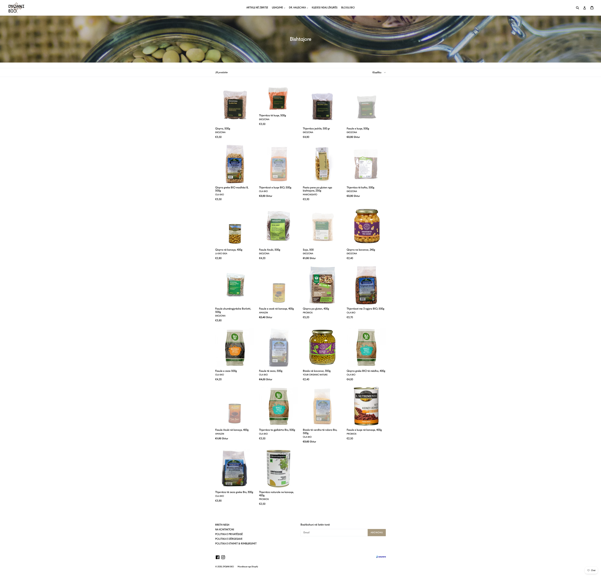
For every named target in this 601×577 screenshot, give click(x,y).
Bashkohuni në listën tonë (315, 524)
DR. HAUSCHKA (297, 7)
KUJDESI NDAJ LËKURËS (324, 7)
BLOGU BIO (348, 7)
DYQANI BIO (228, 566)
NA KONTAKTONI (224, 529)
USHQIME (278, 7)
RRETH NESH (222, 524)
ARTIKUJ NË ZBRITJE (257, 7)
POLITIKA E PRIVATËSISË (229, 534)
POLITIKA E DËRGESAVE (228, 538)
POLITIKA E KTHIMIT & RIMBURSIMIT (236, 543)
